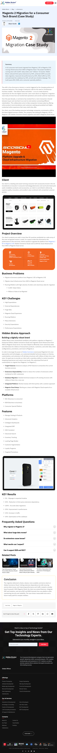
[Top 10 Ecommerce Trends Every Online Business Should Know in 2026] (10, 563)
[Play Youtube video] (29, 147)
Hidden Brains (5, 9)
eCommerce (19, 9)
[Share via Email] (52, 614)
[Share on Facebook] (28, 614)
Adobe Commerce (28, 352)
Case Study (7, 605)
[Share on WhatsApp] (47, 614)
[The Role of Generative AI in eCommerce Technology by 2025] (45, 563)
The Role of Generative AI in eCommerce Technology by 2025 (44, 570)
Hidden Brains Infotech (18, 748)
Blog (13, 9)
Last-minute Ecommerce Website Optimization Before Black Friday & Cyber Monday (26, 570)
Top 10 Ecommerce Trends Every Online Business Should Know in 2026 (9, 570)
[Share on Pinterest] (38, 614)
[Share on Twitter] (33, 614)
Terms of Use (41, 748)
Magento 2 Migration (17, 605)
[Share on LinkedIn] (43, 614)
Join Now (43, 644)
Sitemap (46, 748)
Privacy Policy (35, 748)
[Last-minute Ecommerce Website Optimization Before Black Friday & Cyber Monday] (27, 563)
